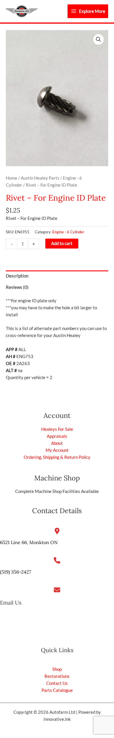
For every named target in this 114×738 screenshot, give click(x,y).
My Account (57, 450)
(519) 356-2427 (15, 572)
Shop (57, 669)
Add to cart (61, 243)
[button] (98, 39)
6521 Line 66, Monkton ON (29, 542)
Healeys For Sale (57, 429)
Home (11, 178)
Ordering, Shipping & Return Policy (57, 457)
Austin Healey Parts (40, 178)
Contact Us (57, 683)
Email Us (10, 602)
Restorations (57, 676)
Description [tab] (17, 275)
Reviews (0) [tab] (17, 287)
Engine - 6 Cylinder (68, 232)
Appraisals (57, 436)
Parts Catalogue (57, 690)
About (57, 443)
